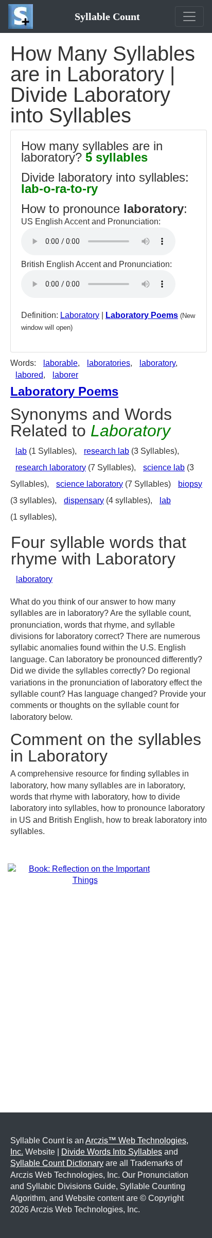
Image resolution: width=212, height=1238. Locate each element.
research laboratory (50, 467)
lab (21, 451)
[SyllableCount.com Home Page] (22, 16)
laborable (60, 363)
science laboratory (89, 484)
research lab (106, 451)
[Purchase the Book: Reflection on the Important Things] (85, 874)
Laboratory (79, 315)
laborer (65, 374)
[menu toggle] (189, 16)
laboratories (108, 363)
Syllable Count (107, 16)
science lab (164, 467)
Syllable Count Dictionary (56, 1163)
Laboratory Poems (141, 315)
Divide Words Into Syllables (111, 1151)
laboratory (157, 363)
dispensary (84, 500)
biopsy (190, 484)
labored (29, 374)
